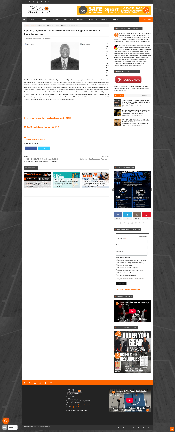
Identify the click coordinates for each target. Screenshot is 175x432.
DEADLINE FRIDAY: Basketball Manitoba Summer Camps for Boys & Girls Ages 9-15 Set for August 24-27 (136, 102)
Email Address (121, 238)
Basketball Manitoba (29, 426)
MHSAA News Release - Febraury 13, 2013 (41, 127)
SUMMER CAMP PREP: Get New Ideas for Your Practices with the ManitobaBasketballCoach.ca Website (136, 121)
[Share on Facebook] (31, 148)
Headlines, (48, 38)
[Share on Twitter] (44, 148)
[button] (113, 189)
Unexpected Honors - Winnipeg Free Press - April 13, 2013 (47, 118)
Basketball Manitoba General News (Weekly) (132, 260)
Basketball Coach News (125, 265)
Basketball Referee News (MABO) (128, 268)
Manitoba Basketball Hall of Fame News (130, 270)
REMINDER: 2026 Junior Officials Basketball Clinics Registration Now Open (36, 184)
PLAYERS (32, 19)
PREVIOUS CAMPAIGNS (122, 289)
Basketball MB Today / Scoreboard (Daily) (131, 262)
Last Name (119, 251)
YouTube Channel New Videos (127, 273)
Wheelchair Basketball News (127, 275)
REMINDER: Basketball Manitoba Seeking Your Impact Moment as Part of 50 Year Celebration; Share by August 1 (136, 111)
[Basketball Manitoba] (39, 10)
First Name (119, 245)
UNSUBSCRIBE (135, 289)
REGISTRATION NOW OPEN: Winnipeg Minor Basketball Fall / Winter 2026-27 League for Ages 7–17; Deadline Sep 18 (95, 184)
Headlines (33, 25)
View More (145, 95)
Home (27, 25)
